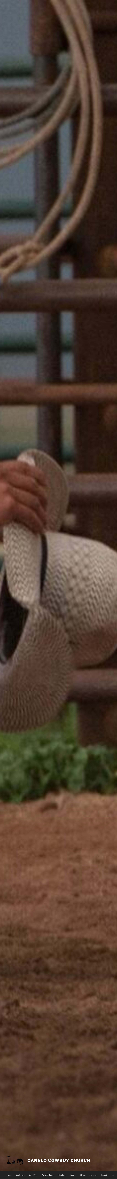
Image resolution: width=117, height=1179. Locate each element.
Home (9, 1175)
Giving (82, 1175)
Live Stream (20, 1175)
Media (72, 1175)
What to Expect (48, 1175)
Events (61, 1175)
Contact (104, 1175)
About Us (32, 1175)
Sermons (92, 1175)
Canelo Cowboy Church (58, 1160)
